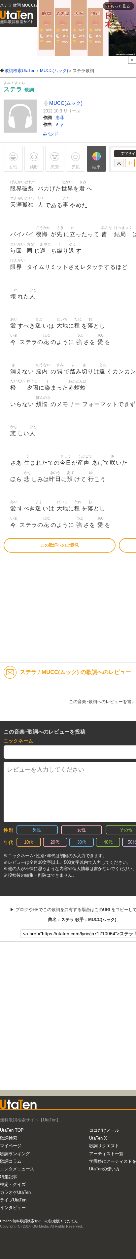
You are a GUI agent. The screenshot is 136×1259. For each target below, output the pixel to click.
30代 (81, 842)
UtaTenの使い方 (104, 1168)
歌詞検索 (8, 1138)
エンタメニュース (17, 1168)
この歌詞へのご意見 (59, 545)
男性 (37, 829)
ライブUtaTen (13, 1199)
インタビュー (13, 1207)
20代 (55, 842)
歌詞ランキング (15, 1153)
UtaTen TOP (12, 1130)
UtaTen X (98, 1138)
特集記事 (8, 1176)
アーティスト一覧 (106, 1153)
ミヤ (59, 124)
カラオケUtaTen (15, 1192)
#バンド (50, 134)
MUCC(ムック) (65, 103)
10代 (28, 842)
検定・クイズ (13, 1184)
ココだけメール (104, 1130)
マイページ (10, 1145)
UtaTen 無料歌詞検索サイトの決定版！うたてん (39, 1221)
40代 (108, 842)
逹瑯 (59, 117)
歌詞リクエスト (104, 1145)
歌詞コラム (10, 1161)
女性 (81, 829)
